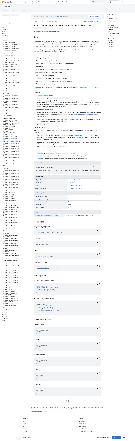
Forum (24, 423)
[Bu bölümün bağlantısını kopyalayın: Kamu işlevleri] (47, 276)
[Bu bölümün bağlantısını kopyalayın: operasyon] (43, 239)
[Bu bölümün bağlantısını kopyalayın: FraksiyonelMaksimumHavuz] (56, 280)
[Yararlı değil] (100, 22)
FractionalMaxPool (79, 135)
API (32, 2)
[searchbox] (10, 15)
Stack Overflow (82, 426)
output (37, 185)
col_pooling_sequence (41, 180)
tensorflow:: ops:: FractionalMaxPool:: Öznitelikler (47, 215)
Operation (71, 182)
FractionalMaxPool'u (78, 137)
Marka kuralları (82, 428)
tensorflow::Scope (58, 166)
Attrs (51, 109)
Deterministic (39, 196)
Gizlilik (29, 437)
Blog (24, 421)
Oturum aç (130, 2)
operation (38, 182)
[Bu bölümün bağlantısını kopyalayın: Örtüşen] (42, 340)
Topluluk (51, 2)
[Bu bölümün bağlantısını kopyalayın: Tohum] (40, 370)
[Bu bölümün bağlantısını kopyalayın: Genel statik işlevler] (52, 320)
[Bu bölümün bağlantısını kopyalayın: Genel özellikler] (49, 222)
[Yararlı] (97, 22)
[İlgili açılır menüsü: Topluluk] (55, 2)
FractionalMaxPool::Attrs (67, 172)
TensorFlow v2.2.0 (8, 7)
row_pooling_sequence (41, 188)
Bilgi (25, 2)
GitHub (123, 2)
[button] (10, 22)
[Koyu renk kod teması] (97, 230)
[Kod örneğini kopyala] (99, 230)
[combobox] (99, 1)
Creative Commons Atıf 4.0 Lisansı (58, 407)
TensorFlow (36, 21)
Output (40, 153)
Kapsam (46, 95)
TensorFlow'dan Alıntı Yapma (86, 431)
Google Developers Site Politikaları (38, 408)
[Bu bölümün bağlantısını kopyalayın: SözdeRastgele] (46, 355)
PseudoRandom (39, 202)
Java (23, 10)
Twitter (24, 428)
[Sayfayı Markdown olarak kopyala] (95, 25)
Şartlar (24, 437)
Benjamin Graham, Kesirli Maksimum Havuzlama (85, 114)
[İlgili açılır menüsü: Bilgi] (28, 2)
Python (13, 10)
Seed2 (36, 207)
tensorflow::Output (76, 180)
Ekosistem (41, 2)
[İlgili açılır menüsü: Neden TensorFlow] (70, 2)
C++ (18, 10)
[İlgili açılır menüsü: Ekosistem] (46, 2)
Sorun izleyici (82, 421)
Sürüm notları (82, 423)
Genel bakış (5, 10)
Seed (36, 204)
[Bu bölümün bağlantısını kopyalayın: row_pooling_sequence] (52, 262)
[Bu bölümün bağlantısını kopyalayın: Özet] (40, 37)
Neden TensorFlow (63, 2)
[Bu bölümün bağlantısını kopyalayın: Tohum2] (41, 385)
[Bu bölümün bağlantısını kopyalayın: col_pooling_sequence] (52, 227)
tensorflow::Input (78, 166)
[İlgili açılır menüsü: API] (35, 2)
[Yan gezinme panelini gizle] (18, 438)
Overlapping (38, 199)
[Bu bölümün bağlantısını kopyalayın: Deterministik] (45, 325)
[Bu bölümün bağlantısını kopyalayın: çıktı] (39, 250)
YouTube (25, 431)
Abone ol (116, 437)
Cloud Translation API (56, 16)
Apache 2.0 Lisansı (81, 407)
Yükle (19, 2)
